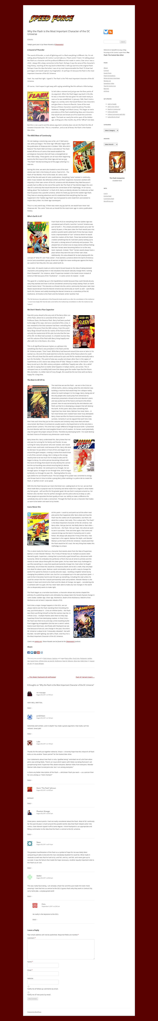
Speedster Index (109, 83)
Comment (31, 938)
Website (30, 978)
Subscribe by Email (114, 117)
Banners (106, 89)
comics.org (38, 641)
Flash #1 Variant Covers (85, 677)
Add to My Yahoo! (113, 107)
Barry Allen (68, 658)
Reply (29, 708)
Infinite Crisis (43, 661)
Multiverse (58, 661)
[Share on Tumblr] (35, 652)
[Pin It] (38, 652)
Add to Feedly (112, 104)
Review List (107, 81)
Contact (106, 70)
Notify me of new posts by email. (39, 995)
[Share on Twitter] (32, 652)
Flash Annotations (109, 76)
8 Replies (30, 39)
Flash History (47, 658)
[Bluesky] (106, 34)
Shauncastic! (59, 44)
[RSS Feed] (110, 34)
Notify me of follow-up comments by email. (42, 989)
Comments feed (109, 199)
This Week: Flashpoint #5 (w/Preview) (41, 677)
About (106, 68)
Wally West (84, 661)
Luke (38, 742)
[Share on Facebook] (28, 652)
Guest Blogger (39, 664)
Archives (106, 91)
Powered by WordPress (34, 1012)
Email (30, 970)
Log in (106, 193)
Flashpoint (83, 658)
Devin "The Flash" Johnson (46, 788)
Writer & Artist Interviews (112, 78)
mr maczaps (41, 692)
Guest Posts (34, 661)
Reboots (70, 661)
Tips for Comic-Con (110, 86)
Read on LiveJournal (114, 109)
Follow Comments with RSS (116, 114)
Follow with (113, 112)
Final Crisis (76, 658)
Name (30, 962)
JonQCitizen (41, 716)
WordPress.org (108, 201)
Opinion (54, 658)
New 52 (64, 661)
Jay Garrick (51, 661)
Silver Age (77, 661)
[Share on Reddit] (41, 652)
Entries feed (107, 196)
